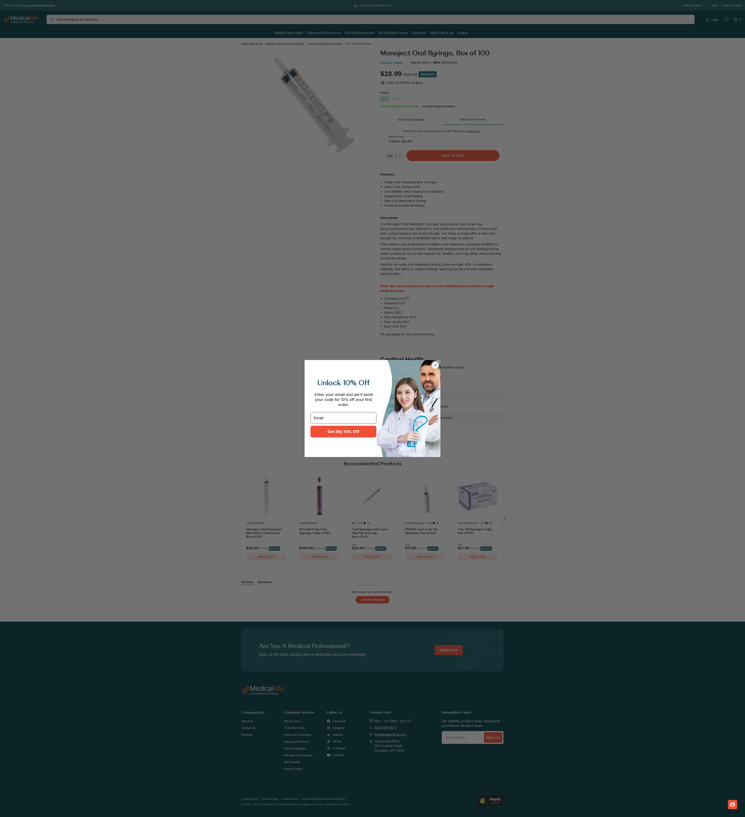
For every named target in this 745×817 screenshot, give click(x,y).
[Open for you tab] (732, 804)
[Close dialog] (435, 365)
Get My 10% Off (343, 431)
